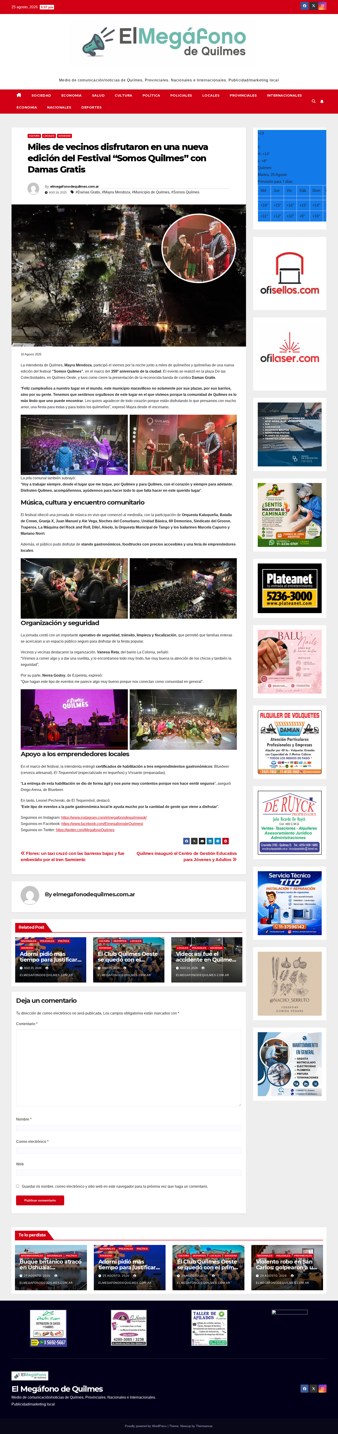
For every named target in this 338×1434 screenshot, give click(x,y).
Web (20, 1164)
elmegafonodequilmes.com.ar (74, 186)
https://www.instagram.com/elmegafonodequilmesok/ (104, 817)
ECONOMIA (71, 95)
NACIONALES (59, 107)
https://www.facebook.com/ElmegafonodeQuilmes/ (102, 824)
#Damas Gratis (88, 192)
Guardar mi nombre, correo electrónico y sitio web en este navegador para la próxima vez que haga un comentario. (115, 1186)
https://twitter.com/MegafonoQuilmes (85, 830)
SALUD (98, 95)
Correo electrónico (32, 1142)
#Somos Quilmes (185, 192)
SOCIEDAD (41, 95)
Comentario (26, 1024)
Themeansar (204, 1426)
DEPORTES (91, 107)
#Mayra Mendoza (116, 192)
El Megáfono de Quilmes (169, 71)
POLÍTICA (151, 95)
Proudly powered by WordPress (146, 1426)
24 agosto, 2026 (274, 1275)
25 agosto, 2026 (37, 1275)
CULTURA (123, 95)
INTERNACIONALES (284, 95)
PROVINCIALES (243, 95)
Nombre (24, 1119)
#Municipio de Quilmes (150, 192)
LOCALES (211, 95)
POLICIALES (181, 95)
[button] (313, 101)
